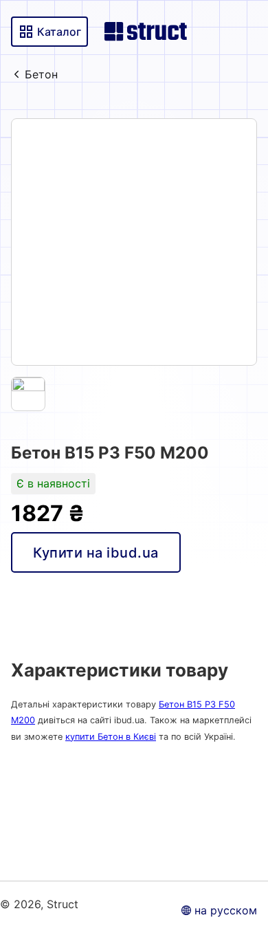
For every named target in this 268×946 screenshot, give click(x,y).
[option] (134, 242)
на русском (225, 910)
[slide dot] (28, 394)
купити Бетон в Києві (110, 737)
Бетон (41, 74)
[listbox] (134, 242)
